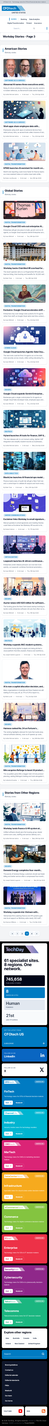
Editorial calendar (11, 1375)
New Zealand (19, 1343)
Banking (24, 19)
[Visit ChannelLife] (16, 1113)
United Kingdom (34, 1343)
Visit (7, 1103)
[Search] (34, 28)
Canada (26, 1338)
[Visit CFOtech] (16, 1082)
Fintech (29, 23)
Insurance (38, 23)
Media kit (19, 1103)
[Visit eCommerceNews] (16, 1207)
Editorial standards (12, 1380)
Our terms (9, 1401)
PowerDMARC (30, 1423)
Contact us (9, 1370)
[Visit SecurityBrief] (16, 1269)
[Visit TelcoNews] (16, 1301)
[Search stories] (43, 1354)
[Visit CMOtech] (16, 1144)
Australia (16, 1338)
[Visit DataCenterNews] (16, 1176)
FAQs (7, 1385)
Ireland (8, 1343)
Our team (8, 1396)
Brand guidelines (11, 1365)
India (35, 1338)
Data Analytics (34, 19)
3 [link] (26, 934)
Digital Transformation (15, 23)
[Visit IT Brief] (16, 1238)
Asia (7, 1338)
